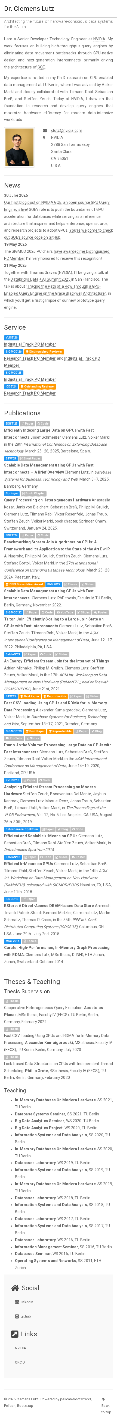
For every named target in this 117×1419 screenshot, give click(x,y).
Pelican (10, 1406)
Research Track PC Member (30, 358)
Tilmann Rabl (81, 92)
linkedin (26, 1302)
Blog (98, 731)
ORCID (20, 1362)
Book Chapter (35, 493)
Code (44, 423)
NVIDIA (99, 39)
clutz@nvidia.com (66, 130)
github (25, 1316)
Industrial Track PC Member (30, 344)
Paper (28, 423)
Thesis (72, 584)
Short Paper (31, 458)
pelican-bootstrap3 (75, 1399)
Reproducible (62, 731)
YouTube (66, 612)
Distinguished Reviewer (45, 351)
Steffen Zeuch (37, 99)
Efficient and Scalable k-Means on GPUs (41, 836)
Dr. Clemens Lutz (29, 8)
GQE (41, 67)
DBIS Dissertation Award (25, 584)
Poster (102, 612)
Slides (89, 584)
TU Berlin (50, 85)
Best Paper (31, 696)
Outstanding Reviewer (39, 386)
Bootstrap (25, 1406)
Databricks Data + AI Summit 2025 (40, 279)
